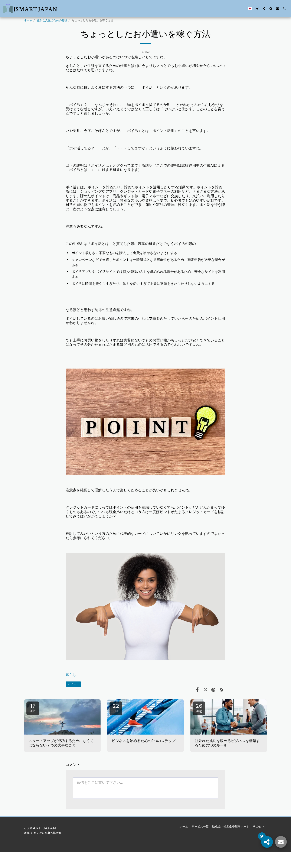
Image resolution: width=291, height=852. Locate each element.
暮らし (71, 675)
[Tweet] (205, 690)
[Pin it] (213, 690)
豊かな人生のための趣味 (52, 20)
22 (115, 708)
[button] (257, 8)
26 (199, 708)
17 (33, 708)
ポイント (73, 684)
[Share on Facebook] (197, 690)
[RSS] (221, 690)
